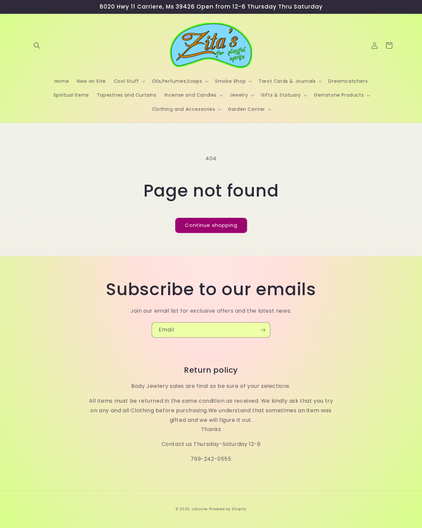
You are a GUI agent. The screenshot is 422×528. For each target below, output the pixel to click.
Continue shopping (211, 225)
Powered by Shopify (228, 509)
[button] (37, 45)
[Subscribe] (263, 330)
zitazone (200, 509)
